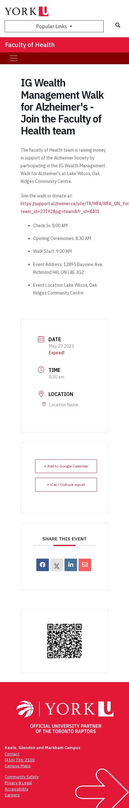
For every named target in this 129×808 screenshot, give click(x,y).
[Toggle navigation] (13, 58)
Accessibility (16, 789)
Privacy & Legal (18, 782)
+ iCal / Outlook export (66, 484)
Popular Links (52, 26)
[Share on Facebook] (42, 565)
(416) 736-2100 (20, 760)
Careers (12, 795)
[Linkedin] (70, 565)
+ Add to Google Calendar (66, 466)
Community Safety (22, 776)
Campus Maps (18, 766)
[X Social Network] (56, 565)
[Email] (85, 565)
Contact (12, 754)
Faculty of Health (30, 44)
